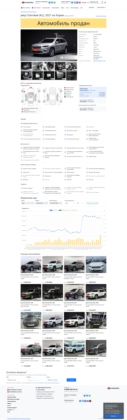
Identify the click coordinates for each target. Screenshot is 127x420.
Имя (7, 377)
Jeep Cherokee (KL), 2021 (99, 61)
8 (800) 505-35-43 (94, 2)
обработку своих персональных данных (49, 383)
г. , (45, 392)
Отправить (71, 380)
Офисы (62, 7)
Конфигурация (53, 200)
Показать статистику (92, 203)
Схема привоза (55, 7)
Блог (82, 7)
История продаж (75, 7)
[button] (75, 45)
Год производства (69, 200)
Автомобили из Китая (15, 392)
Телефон (28, 377)
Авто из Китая (37, 7)
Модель (37, 200)
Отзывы (84, 2)
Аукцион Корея (46, 7)
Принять (113, 416)
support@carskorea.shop (44, 387)
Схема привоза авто (101, 16)
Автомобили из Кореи (15, 389)
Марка (23, 200)
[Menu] (105, 2)
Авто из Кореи (26, 7)
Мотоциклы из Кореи (13, 399)
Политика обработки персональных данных (18, 418)
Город (48, 377)
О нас (67, 7)
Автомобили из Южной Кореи (28, 12)
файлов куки (116, 413)
